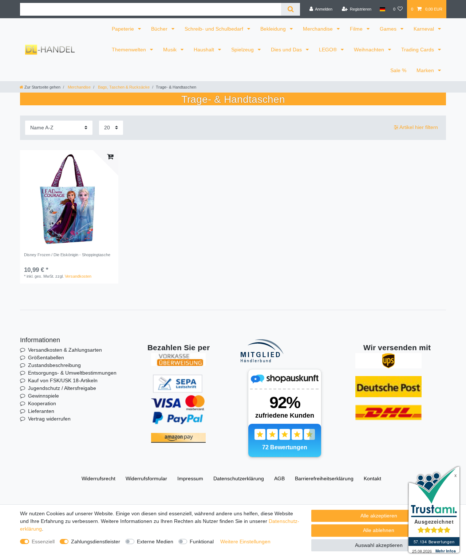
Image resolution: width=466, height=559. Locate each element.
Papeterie (123, 29)
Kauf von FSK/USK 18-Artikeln (63, 380)
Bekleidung (273, 29)
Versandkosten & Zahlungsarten (65, 350)
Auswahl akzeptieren (379, 545)
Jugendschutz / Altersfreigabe (62, 388)
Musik (170, 49)
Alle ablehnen (378, 530)
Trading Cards (418, 49)
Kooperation (42, 403)
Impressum (190, 478)
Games (389, 29)
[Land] (382, 9)
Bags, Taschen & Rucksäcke (123, 87)
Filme (357, 29)
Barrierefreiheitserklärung (324, 478)
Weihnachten (370, 49)
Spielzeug (243, 49)
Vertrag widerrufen (49, 419)
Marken (425, 70)
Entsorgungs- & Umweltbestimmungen (72, 373)
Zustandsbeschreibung (54, 365)
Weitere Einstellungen (245, 541)
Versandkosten (78, 276)
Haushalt (205, 49)
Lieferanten (41, 411)
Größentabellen (46, 357)
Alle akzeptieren (378, 516)
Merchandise (318, 29)
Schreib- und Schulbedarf (215, 29)
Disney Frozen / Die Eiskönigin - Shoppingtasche (67, 255)
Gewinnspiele (43, 396)
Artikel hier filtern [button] (418, 127)
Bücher (160, 29)
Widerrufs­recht (98, 478)
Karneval (424, 29)
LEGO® (328, 49)
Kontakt (372, 478)
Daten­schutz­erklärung (238, 478)
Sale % (398, 70)
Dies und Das (287, 49)
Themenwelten (129, 49)
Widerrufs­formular (146, 478)
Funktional (202, 541)
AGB (279, 478)
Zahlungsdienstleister (95, 541)
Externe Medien (155, 541)
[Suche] (290, 9)
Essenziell (43, 541)
